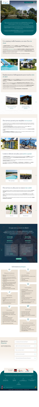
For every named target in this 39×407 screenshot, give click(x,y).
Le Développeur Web (26, 389)
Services (11, 215)
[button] (2, 64)
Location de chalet (25, 106)
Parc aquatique (12, 180)
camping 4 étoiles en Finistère (14, 30)
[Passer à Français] (2, 386)
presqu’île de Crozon (11, 49)
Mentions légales (3, 387)
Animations (25, 180)
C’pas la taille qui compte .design (19, 389)
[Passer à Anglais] (2, 387)
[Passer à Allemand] (2, 388)
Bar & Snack (25, 215)
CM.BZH (12, 389)
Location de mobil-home (12, 106)
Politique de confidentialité (9, 387)
